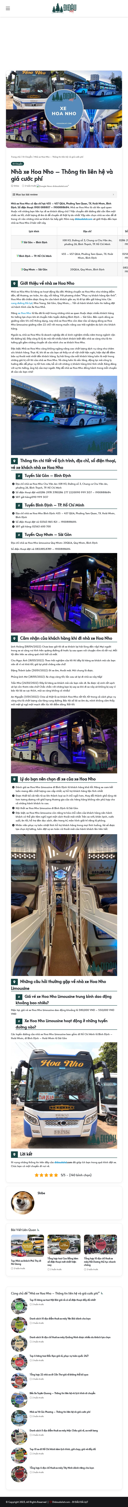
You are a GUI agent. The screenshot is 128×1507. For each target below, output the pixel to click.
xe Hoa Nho (24, 313)
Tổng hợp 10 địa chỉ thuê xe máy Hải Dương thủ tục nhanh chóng (100, 1261)
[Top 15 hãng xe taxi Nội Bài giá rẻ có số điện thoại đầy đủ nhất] (19, 1306)
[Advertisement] (64, 42)
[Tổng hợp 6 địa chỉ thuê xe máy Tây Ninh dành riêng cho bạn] (19, 1474)
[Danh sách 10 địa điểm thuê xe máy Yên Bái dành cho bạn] (19, 1325)
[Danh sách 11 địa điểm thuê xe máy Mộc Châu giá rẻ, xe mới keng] (19, 1437)
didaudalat (60, 1162)
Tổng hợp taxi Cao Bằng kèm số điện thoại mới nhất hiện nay (63, 1261)
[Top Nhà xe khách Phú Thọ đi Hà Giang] (27, 1246)
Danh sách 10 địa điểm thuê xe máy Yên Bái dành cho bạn (60, 1318)
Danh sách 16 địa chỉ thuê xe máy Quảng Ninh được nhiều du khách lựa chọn (70, 1337)
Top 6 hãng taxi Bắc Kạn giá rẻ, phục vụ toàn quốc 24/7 (59, 1355)
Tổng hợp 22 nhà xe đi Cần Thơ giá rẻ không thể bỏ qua (59, 1374)
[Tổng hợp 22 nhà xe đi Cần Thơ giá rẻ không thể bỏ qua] (19, 1381)
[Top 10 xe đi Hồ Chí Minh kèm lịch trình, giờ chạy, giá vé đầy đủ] (19, 1455)
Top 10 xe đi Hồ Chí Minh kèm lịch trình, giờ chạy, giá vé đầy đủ (63, 1449)
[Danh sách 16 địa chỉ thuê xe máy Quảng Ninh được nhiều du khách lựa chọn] (19, 1343)
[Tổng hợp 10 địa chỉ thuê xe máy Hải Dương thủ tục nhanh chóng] (100, 1244)
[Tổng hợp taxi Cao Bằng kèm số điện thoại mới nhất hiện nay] (64, 1244)
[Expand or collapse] (113, 195)
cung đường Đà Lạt (21, 303)
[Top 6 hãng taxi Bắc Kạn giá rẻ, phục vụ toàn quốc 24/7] (19, 1362)
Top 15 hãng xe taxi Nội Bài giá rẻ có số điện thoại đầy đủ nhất (63, 1299)
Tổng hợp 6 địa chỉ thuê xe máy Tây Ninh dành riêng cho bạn (62, 1467)
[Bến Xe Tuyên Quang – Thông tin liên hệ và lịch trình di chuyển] (19, 1399)
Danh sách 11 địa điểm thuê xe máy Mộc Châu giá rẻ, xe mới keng (64, 1430)
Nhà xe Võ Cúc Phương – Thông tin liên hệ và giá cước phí (60, 1411)
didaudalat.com (83, 219)
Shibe (16, 185)
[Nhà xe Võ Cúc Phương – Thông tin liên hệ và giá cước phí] (19, 1418)
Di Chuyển (27, 156)
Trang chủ (15, 156)
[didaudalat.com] (64, 8)
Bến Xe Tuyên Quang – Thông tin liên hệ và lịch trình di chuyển (62, 1393)
